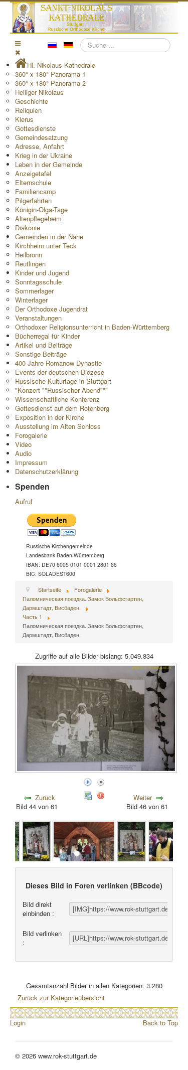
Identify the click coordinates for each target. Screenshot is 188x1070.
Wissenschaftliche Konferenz (57, 399)
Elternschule (33, 182)
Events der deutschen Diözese (59, 372)
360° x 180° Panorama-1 (50, 74)
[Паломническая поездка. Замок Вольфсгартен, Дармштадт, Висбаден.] (36, 841)
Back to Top (160, 1022)
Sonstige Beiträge (41, 354)
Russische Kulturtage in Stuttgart (63, 381)
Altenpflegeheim (38, 218)
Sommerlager (34, 290)
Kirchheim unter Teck (46, 245)
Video (23, 444)
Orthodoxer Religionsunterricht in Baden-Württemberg (92, 327)
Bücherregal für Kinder (47, 336)
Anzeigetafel (33, 173)
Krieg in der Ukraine (43, 155)
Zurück (45, 797)
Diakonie (27, 227)
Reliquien (28, 110)
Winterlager (31, 299)
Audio (23, 453)
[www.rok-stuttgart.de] (95, 18)
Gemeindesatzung (41, 137)
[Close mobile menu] (17, 52)
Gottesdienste (35, 128)
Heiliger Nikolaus (39, 92)
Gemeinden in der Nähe (49, 236)
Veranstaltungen (38, 318)
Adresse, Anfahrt (39, 146)
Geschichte (31, 101)
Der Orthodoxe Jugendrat (51, 309)
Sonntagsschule (38, 281)
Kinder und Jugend (42, 272)
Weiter (142, 797)
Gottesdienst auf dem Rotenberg (62, 408)
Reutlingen (30, 263)
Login (18, 1022)
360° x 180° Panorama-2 (50, 83)
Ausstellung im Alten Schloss (58, 426)
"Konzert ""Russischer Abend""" (61, 390)
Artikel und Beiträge (43, 345)
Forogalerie (31, 435)
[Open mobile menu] (18, 43)
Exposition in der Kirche (49, 417)
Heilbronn (28, 254)
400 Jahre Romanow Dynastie (58, 363)
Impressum (31, 462)
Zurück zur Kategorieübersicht (61, 997)
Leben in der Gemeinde (48, 164)
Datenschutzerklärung (46, 471)
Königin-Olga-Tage (41, 209)
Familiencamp (35, 191)
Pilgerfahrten (33, 200)
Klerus (24, 119)
